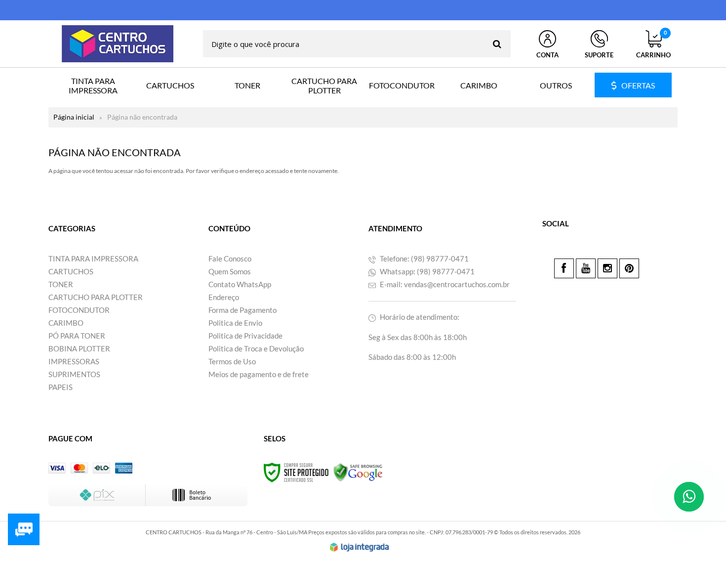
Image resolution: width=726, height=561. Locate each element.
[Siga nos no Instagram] (607, 268)
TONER (60, 284)
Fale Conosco (229, 258)
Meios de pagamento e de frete (258, 374)
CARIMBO (65, 322)
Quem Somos (229, 271)
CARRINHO (653, 44)
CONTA (547, 55)
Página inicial (73, 117)
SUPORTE (599, 55)
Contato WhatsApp (239, 284)
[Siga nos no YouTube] (586, 268)
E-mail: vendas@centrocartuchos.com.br (444, 284)
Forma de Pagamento (242, 309)
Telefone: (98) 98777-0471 (423, 258)
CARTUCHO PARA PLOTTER (95, 297)
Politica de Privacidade (245, 335)
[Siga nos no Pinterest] (629, 268)
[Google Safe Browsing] (358, 471)
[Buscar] (497, 43)
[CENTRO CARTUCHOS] (117, 43)
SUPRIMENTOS (74, 374)
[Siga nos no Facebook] (564, 268)
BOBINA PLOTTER (79, 348)
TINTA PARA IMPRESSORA (93, 258)
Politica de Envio (235, 322)
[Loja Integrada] (359, 547)
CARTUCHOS (70, 271)
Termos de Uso (232, 361)
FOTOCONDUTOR (79, 309)
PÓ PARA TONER (76, 335)
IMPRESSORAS (73, 361)
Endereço (223, 297)
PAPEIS (60, 387)
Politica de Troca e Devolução (256, 348)
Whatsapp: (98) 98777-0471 (426, 271)
